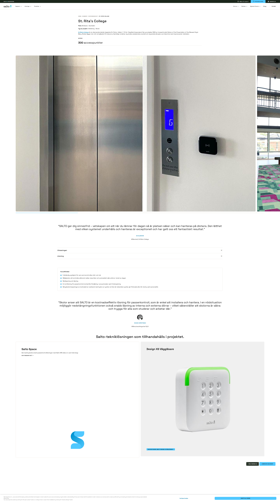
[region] (140, 498)
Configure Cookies (184, 498)
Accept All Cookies (245, 498)
